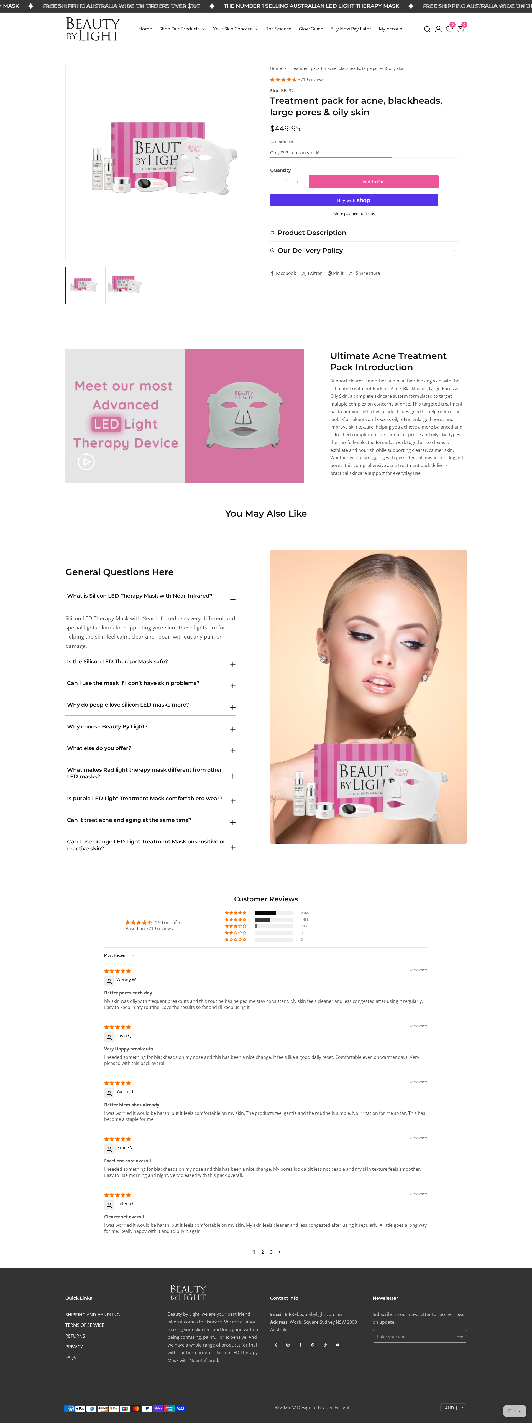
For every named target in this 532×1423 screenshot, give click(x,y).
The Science (278, 28)
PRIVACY (74, 1347)
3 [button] (271, 1252)
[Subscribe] (460, 1336)
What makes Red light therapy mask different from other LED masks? (144, 773)
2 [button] (262, 1252)
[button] (427, 29)
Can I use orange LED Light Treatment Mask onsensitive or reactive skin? (146, 845)
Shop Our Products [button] (180, 28)
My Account (391, 28)
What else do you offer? (99, 748)
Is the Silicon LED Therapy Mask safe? (117, 661)
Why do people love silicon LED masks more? (128, 705)
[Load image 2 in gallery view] (123, 285)
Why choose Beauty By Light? (107, 726)
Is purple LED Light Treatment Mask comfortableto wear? (144, 798)
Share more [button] (368, 273)
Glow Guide (311, 28)
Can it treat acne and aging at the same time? (129, 820)
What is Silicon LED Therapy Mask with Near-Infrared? (140, 596)
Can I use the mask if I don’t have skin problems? (133, 683)
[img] (117, 971)
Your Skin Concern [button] (233, 28)
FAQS (70, 1358)
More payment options (354, 213)
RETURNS (75, 1336)
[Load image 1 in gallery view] (84, 285)
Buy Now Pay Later (351, 28)
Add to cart (374, 181)
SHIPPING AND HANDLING (92, 1315)
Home (145, 28)
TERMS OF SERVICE (84, 1325)
